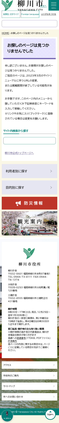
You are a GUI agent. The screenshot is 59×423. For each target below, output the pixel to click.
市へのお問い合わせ (13, 397)
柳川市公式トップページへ (19, 153)
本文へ (43, 6)
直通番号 (21, 338)
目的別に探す (15, 187)
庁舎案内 (12, 341)
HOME (5, 33)
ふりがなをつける (48, 14)
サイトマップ (9, 386)
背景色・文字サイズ (11, 14)
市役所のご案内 (11, 376)
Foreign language (30, 14)
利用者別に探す (16, 171)
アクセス (7, 365)
